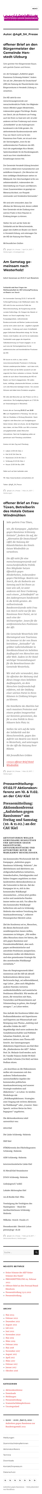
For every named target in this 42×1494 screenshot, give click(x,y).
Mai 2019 (10, 1338)
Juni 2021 (10, 1331)
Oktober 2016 (12, 1371)
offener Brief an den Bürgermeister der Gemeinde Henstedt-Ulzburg (20, 50)
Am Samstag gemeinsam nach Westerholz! (17, 266)
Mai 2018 (10, 1348)
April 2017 (10, 1357)
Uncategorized (18, 252)
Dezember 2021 (13, 1321)
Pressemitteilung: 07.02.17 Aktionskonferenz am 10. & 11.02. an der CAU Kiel (20, 790)
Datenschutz (9, 1472)
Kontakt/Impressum (12, 1466)
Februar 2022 (12, 1318)
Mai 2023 (10, 1315)
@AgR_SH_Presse (13, 249)
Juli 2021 (9, 1328)
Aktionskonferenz (10, 1238)
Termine (7, 1455)
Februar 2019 (12, 1344)
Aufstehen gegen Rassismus (13, 1487)
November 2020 (13, 1334)
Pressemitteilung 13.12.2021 (18, 1292)
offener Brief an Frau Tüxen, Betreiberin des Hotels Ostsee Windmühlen (20, 509)
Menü (34, 8)
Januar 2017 (11, 1367)
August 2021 (11, 1325)
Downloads (11, 1393)
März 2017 (10, 1361)
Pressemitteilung (13, 1295)
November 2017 (13, 1351)
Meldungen (7, 252)
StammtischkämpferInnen (18, 1403)
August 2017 (11, 1354)
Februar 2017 (12, 1364)
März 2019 (10, 1341)
